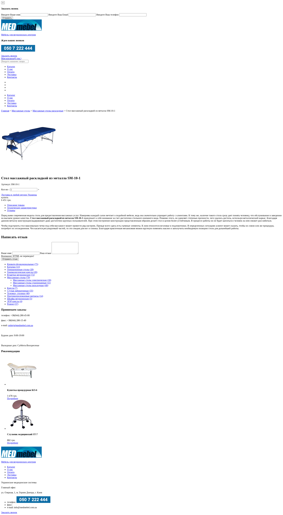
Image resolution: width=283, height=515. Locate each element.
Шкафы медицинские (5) (19, 298)
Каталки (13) (13, 267)
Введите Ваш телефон (107, 14)
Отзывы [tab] (11, 210)
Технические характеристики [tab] (22, 208)
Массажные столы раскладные (48, 111)
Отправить (7, 18)
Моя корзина (11, 58)
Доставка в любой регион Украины (19, 195)
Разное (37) (12, 304)
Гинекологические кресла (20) (22, 272)
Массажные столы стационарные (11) (32, 283)
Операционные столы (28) (20, 269)
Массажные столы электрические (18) (32, 280)
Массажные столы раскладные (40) (30, 285)
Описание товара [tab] (15, 205)
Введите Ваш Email (58, 14)
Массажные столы (21, 111)
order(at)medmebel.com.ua (20, 325)
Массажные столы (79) (18, 277)
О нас (10, 69)
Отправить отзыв (10, 259)
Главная (5, 111)
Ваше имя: (6, 253)
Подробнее (12, 398)
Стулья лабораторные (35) (20, 290)
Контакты (12, 77)
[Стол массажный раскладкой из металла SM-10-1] (28, 172)
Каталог (11, 66)
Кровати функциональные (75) (22, 264)
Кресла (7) (12, 288)
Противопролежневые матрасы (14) (25, 296)
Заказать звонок (9, 56)
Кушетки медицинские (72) (21, 275)
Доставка (11, 74)
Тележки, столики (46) (18, 293)
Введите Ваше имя (10, 14)
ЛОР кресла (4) (14, 301)
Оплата (10, 72)
